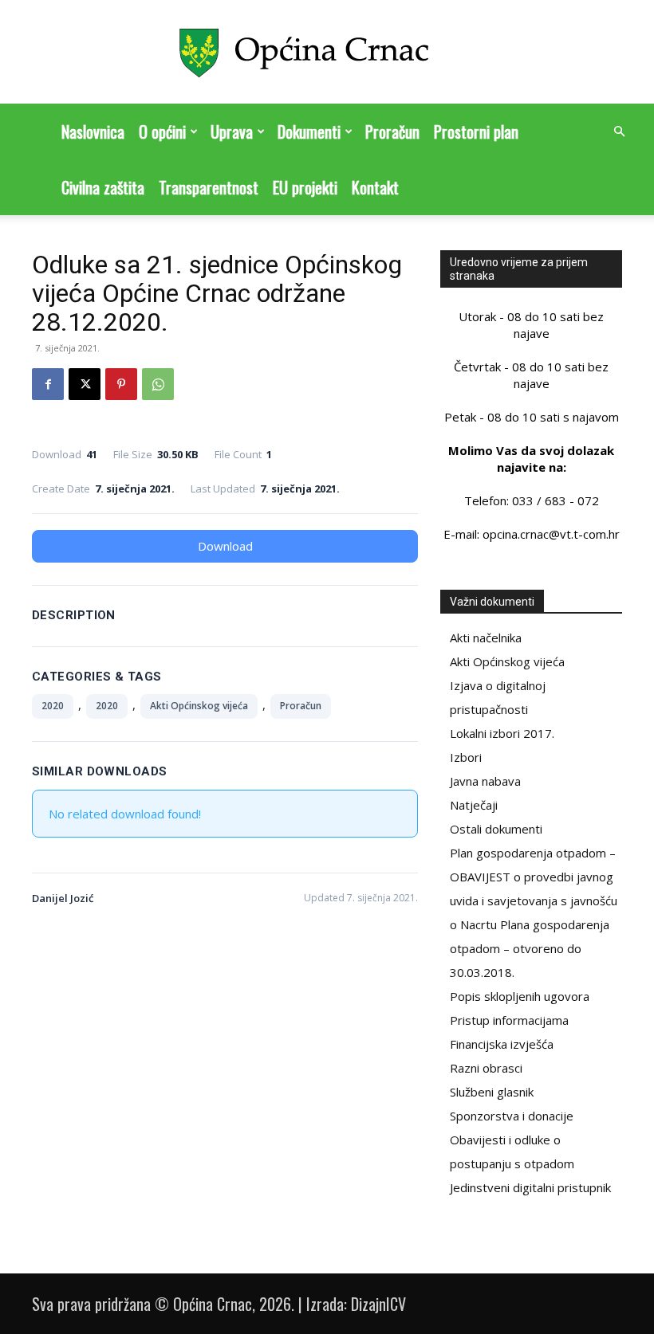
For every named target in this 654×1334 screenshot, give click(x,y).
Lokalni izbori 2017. (502, 733)
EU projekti (305, 187)
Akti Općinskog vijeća (199, 705)
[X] (84, 384)
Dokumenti (309, 131)
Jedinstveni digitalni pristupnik (530, 1187)
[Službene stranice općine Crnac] (327, 53)
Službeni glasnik (492, 1092)
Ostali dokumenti (496, 829)
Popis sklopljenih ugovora (519, 996)
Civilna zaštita (102, 187)
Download (225, 546)
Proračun (392, 131)
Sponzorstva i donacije (511, 1116)
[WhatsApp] (158, 384)
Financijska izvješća (502, 1044)
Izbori (466, 757)
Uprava (232, 131)
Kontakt (375, 187)
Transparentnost (208, 187)
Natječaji (474, 805)
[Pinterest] (121, 384)
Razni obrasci (486, 1068)
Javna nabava (485, 781)
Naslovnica (92, 131)
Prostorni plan (476, 131)
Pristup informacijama (509, 1020)
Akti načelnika (486, 637)
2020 (52, 705)
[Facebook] (48, 384)
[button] (619, 131)
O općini (162, 131)
